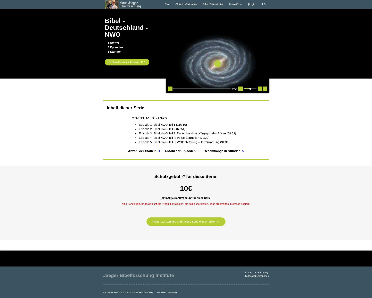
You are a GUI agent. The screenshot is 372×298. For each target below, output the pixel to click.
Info (264, 4)
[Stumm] (240, 89)
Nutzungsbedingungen (257, 276)
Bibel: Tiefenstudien (213, 4)
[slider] (202, 88)
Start (167, 4)
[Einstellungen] (260, 89)
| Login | (252, 4)
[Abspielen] (170, 89)
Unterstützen (235, 4)
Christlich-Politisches (186, 4)
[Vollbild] (265, 89)
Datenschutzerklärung (256, 272)
